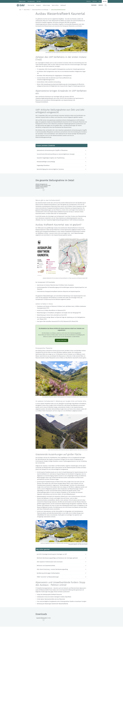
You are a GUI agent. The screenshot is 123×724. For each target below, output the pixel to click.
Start (20, 9)
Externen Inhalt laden (61, 340)
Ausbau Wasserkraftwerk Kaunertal (58, 9)
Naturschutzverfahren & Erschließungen (40, 9)
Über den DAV (31, 5)
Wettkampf (63, 5)
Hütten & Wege (46, 5)
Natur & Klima (55, 5)
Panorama (93, 5)
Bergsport (38, 5)
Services (100, 5)
